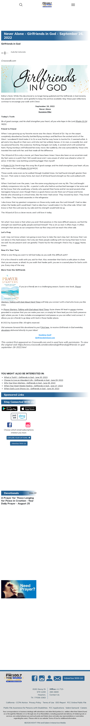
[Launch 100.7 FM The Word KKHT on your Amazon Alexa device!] (19, 416)
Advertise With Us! (19, 443)
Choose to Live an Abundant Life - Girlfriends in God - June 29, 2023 (33, 380)
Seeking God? (45, 335)
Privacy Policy (35, 702)
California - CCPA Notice (17, 702)
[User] (49, 680)
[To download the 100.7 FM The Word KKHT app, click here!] (9, 408)
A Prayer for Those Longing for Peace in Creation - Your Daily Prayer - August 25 (17, 500)
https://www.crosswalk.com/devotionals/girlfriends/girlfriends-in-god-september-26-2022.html (43, 346)
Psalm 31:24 (81, 121)
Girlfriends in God (10, 43)
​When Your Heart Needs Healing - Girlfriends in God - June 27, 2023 (33, 386)
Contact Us (54, 695)
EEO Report (61, 702)
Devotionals (11, 493)
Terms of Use (48, 702)
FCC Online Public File (76, 702)
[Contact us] (56, 679)
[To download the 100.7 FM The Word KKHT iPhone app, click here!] (28, 408)
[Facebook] (9, 424)
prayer (73, 309)
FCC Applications (56, 708)
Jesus (77, 242)
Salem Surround (72, 708)
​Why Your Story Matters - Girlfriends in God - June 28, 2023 (29, 383)
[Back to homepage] (47, 4)
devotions (5, 330)
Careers (83, 708)
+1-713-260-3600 (57, 690)
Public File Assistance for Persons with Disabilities (26, 708)
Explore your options (18, 438)
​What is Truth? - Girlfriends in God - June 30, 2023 (26, 377)
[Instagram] (28, 424)
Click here (45, 327)
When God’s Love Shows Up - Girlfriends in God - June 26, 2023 (31, 388)
